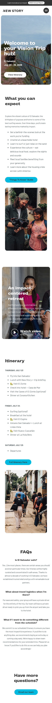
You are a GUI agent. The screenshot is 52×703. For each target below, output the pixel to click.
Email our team (26, 692)
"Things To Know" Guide (21, 180)
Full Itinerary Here (18, 462)
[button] (46, 10)
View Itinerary (15, 75)
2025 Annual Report (36, 3)
